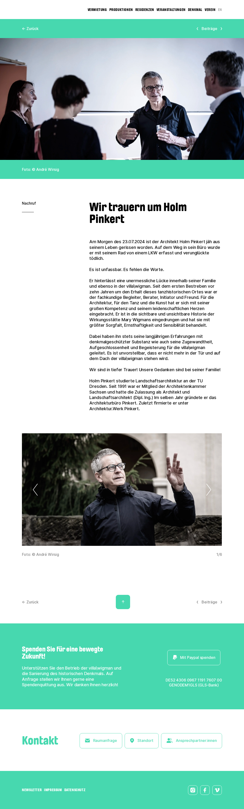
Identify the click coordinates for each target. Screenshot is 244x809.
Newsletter (32, 790)
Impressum (53, 790)
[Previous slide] (46, 490)
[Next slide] (197, 490)
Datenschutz (75, 790)
